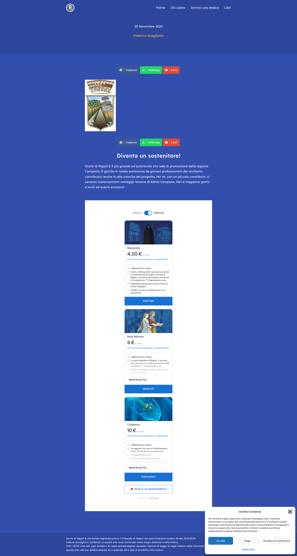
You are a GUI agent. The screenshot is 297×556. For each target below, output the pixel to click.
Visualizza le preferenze (276, 540)
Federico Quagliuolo (148, 36)
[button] (290, 511)
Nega (247, 540)
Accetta (220, 540)
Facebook (131, 70)
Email (174, 70)
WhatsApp (154, 70)
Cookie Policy (248, 549)
